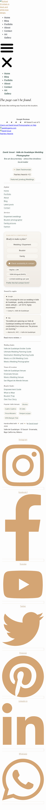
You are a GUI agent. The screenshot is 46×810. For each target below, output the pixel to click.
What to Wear (9, 392)
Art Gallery (7, 36)
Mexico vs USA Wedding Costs (16, 358)
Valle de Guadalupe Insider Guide (17, 348)
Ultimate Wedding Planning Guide (17, 351)
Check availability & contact (22, 263)
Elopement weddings (12, 216)
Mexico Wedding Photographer (16, 361)
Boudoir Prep (9, 396)
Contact (8, 31)
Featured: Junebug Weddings (22, 179)
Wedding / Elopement (22, 244)
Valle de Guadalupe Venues (15, 370)
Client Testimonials (23, 169)
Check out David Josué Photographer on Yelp (18, 125)
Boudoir (22, 250)
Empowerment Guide (12, 389)
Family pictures (10, 223)
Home (7, 17)
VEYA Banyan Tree (11, 418)
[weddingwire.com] (23, 128)
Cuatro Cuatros (10, 409)
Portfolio (8, 24)
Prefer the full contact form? (17, 283)
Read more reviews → (12, 337)
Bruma (24, 404)
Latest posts (9, 204)
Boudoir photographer (13, 220)
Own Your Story (10, 399)
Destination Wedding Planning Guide (19, 355)
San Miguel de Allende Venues (16, 380)
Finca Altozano (10, 413)
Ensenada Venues (11, 374)
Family (22, 256)
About (7, 27)
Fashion (7, 227)
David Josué (33, 423)
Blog (6, 21)
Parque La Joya (24, 413)
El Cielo (22, 409)
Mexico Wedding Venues (14, 377)
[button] (7, 55)
